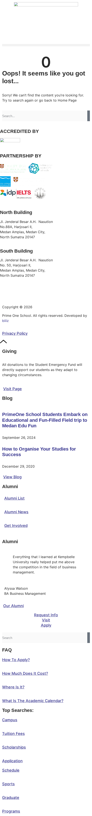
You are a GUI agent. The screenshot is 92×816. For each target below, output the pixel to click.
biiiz (5, 321)
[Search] (88, 116)
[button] (46, 45)
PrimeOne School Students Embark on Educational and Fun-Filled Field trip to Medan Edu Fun (45, 420)
